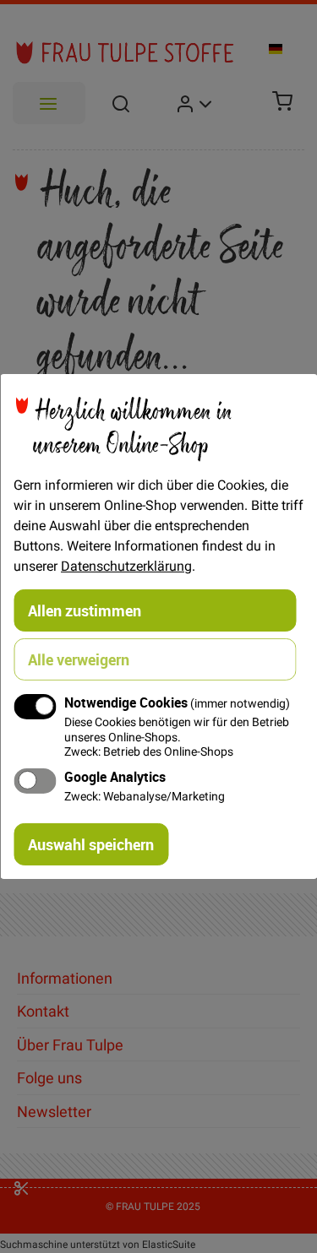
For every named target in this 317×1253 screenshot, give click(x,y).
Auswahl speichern (91, 844)
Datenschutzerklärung (126, 565)
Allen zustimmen (84, 610)
